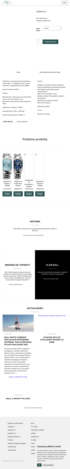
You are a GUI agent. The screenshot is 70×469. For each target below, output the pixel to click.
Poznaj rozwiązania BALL (16, 284)
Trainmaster (12, 450)
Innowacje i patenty (17, 265)
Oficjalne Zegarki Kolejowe (17, 443)
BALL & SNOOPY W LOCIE (18, 398)
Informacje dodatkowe (50, 72)
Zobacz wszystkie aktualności (33, 408)
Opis (18, 72)
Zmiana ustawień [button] (48, 465)
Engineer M (46, 20)
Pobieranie (34, 447)
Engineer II (11, 427)
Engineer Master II (14, 437)
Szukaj (59, 2)
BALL (33, 423)
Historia (35, 221)
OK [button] (39, 465)
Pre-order (34, 427)
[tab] (18, 72)
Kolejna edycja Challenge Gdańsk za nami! (52, 339)
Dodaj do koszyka (50, 41)
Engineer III (12, 430)
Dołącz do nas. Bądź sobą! (50, 279)
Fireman (10, 440)
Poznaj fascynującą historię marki (33, 235)
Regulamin (34, 453)
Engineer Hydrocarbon (15, 423)
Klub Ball (52, 265)
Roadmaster (12, 447)
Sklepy (33, 433)
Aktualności (35, 437)
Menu (64, 2)
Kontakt (33, 440)
